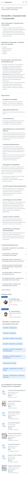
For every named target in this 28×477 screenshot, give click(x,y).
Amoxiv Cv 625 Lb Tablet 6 (15, 455)
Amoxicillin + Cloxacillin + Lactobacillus (12, 338)
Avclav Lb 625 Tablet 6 (14, 422)
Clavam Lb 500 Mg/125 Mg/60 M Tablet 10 (17, 390)
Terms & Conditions (6, 289)
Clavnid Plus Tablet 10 (14, 444)
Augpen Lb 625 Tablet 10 (14, 466)
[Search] (23, 2)
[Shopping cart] (26, 2)
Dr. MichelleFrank (14, 299)
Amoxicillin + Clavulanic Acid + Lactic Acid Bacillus (13, 369)
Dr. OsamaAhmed (14, 311)
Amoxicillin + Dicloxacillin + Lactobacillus (12, 343)
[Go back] (2, 2)
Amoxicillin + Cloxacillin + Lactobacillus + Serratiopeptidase (12, 349)
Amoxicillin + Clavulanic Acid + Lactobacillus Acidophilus (13, 376)
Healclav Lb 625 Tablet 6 (14, 401)
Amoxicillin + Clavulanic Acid (10, 327)
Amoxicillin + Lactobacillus (9, 333)
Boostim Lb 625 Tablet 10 (15, 433)
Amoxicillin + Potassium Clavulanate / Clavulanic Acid (12, 356)
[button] (14, 249)
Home (2, 7)
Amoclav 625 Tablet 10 (14, 412)
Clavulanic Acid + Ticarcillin (9, 363)
